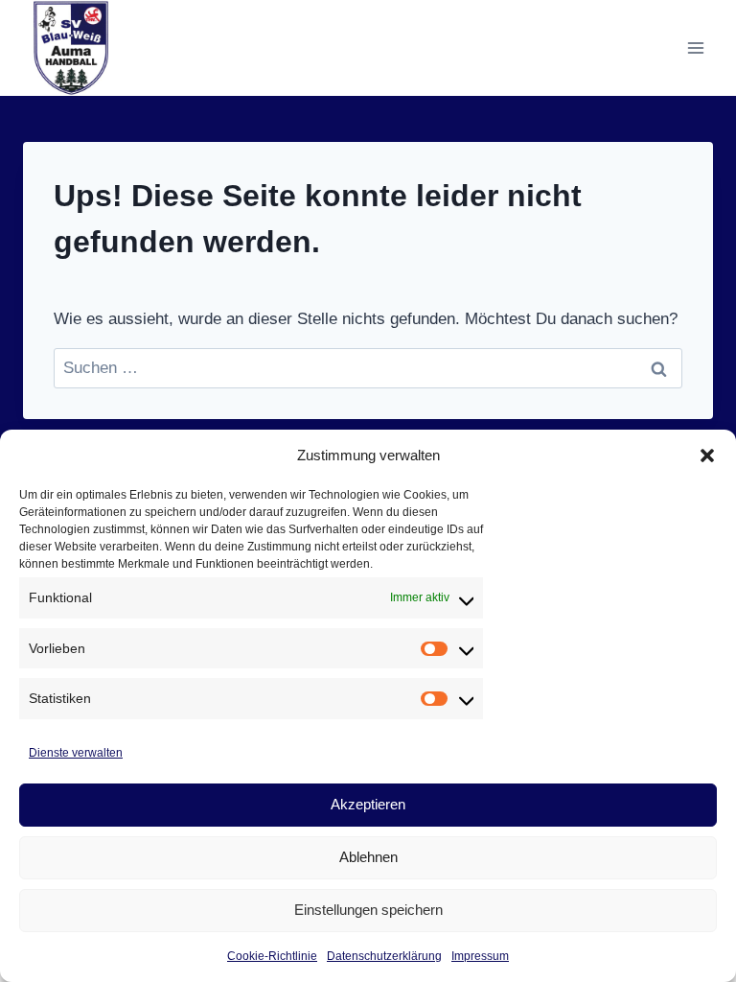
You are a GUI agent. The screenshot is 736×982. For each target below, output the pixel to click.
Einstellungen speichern (368, 909)
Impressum (480, 956)
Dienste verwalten (76, 753)
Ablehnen (368, 857)
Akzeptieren (368, 804)
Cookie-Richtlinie (272, 956)
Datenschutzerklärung (384, 956)
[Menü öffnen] (695, 47)
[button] (707, 455)
